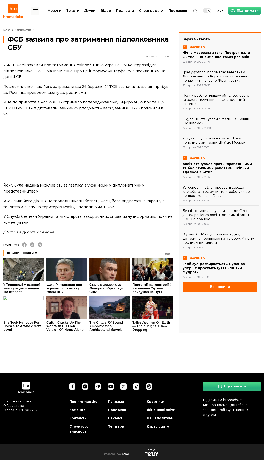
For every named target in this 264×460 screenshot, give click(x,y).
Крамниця (156, 402)
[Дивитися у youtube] (111, 386)
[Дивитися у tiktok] (136, 386)
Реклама (116, 402)
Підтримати (248, 11)
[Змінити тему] (207, 10)
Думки (89, 11)
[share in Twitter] (32, 244)
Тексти (72, 11)
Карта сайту (158, 426)
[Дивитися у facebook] (72, 386)
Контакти (78, 418)
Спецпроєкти (151, 11)
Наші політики (160, 418)
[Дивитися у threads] (149, 386)
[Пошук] (195, 11)
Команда (77, 410)
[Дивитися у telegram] (98, 386)
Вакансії (116, 418)
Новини (54, 11)
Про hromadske (83, 402)
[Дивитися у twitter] (123, 386)
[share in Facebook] (24, 244)
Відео (105, 11)
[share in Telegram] (40, 244)
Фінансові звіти (161, 410)
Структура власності (79, 428)
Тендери (116, 426)
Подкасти (125, 11)
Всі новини (220, 287)
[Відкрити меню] (35, 11)
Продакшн (177, 11)
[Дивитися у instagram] (85, 386)
